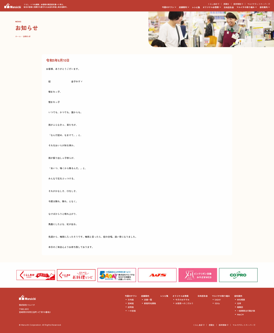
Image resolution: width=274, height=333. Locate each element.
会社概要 (241, 299)
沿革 (239, 303)
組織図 (240, 307)
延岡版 (131, 307)
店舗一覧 (148, 299)
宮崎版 (131, 303)
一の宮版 (132, 310)
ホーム (18, 36)
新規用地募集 (150, 303)
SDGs (217, 303)
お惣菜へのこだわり (184, 303)
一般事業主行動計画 (246, 310)
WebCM (240, 314)
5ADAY (218, 299)
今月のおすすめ (182, 299)
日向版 (131, 299)
